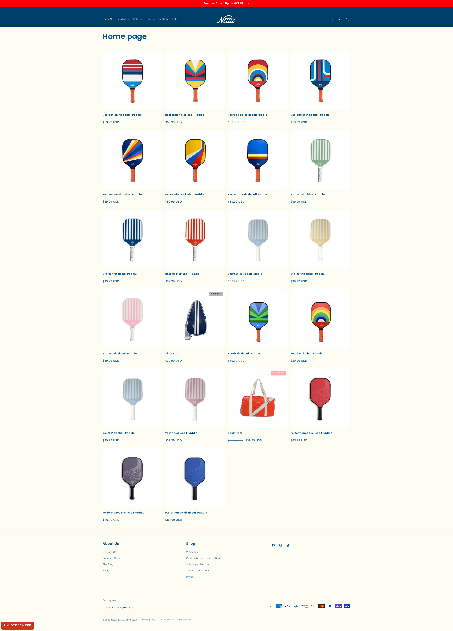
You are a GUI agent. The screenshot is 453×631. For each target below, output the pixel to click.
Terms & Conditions (198, 570)
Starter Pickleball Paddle (308, 194)
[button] (123, 19)
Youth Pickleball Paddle (244, 353)
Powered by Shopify (128, 620)
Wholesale (192, 551)
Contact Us (109, 551)
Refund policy (148, 620)
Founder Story (111, 558)
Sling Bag (171, 353)
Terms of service (184, 620)
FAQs (106, 570)
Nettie (114, 620)
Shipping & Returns (197, 564)
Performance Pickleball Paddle (311, 433)
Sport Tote (235, 433)
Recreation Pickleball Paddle (122, 115)
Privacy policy (166, 620)
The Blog (108, 564)
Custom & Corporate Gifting (203, 558)
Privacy (190, 576)
